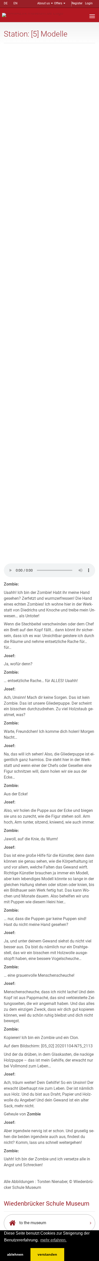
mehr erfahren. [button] (53, 1240)
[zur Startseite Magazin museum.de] (32, 14)
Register (77, 3)
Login (89, 3)
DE (6, 3)
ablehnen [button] (15, 1254)
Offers (58, 3)
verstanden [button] (47, 1254)
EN (15, 3)
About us (43, 3)
